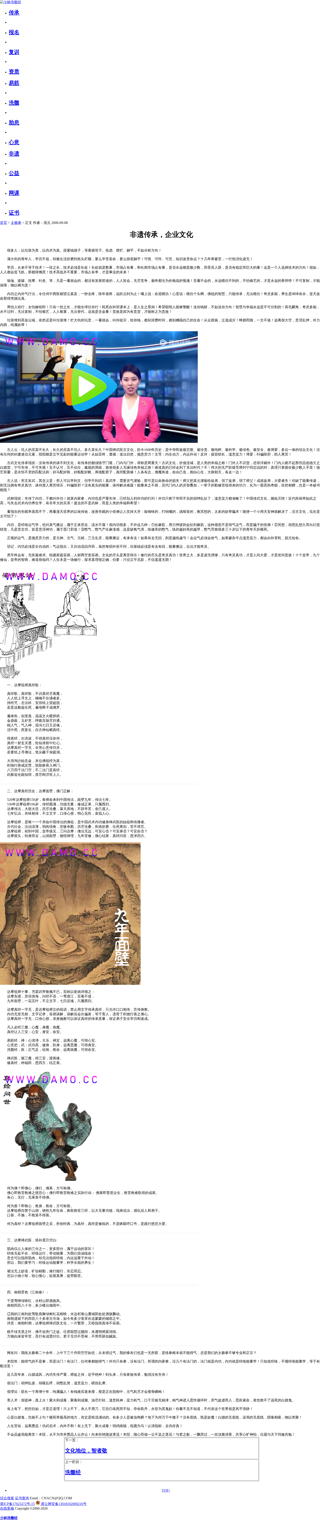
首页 (3, 223)
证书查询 (22, 1498)
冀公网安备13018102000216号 (63, 1504)
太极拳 (16, 223)
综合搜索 (7, 1498)
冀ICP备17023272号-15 (17, 1504)
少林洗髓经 (9, 1518)
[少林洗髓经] (10, 2)
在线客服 (7, 1508)
